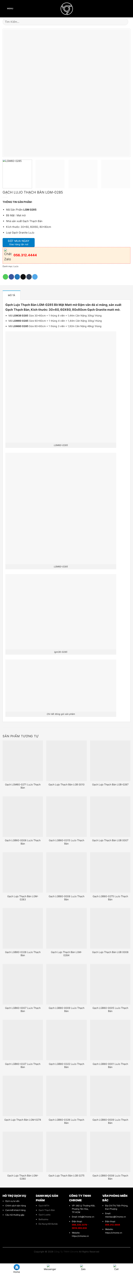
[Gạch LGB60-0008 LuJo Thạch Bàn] (110, 1152)
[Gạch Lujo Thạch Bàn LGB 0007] (110, 816)
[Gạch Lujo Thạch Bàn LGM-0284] (66, 928)
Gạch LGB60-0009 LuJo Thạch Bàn (110, 1121)
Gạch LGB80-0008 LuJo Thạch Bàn (66, 898)
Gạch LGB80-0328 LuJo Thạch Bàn (23, 954)
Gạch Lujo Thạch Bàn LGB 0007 (110, 840)
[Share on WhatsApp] (5, 277)
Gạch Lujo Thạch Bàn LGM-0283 (22, 898)
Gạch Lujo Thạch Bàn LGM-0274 (22, 1119)
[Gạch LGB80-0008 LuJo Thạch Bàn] (66, 872)
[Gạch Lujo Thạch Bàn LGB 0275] (66, 1152)
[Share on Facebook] (11, 277)
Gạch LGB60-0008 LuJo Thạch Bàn (110, 1177)
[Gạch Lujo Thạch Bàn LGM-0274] (23, 1096)
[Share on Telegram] (35, 277)
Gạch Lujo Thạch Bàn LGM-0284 (66, 954)
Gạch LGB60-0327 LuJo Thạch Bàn (22, 1065)
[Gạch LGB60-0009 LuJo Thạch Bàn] (110, 1096)
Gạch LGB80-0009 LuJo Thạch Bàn (66, 1009)
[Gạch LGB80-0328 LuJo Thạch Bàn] (23, 928)
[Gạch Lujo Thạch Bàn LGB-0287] (110, 761)
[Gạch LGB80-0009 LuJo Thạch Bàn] (66, 984)
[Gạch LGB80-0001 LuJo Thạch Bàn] (110, 1040)
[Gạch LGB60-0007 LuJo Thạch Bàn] (23, 984)
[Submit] (126, 21)
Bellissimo (43, 1219)
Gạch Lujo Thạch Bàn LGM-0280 (22, 1177)
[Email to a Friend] (23, 277)
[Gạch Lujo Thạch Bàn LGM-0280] (23, 1152)
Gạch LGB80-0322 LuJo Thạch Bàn (66, 1065)
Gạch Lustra (44, 1214)
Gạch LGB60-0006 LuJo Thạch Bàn (23, 842)
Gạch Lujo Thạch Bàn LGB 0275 (66, 1175)
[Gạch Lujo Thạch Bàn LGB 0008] (110, 928)
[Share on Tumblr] (29, 277)
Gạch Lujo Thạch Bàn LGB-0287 (110, 784)
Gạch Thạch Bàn (47, 1210)
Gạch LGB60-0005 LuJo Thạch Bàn (110, 1009)
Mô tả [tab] (11, 295)
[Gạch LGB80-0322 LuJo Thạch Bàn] (66, 1040)
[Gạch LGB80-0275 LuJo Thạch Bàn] (110, 872)
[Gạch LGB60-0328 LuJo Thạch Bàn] (66, 1096)
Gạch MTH (44, 1205)
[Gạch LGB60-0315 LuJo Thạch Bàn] (66, 816)
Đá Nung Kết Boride (48, 1224)
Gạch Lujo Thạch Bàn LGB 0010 (66, 784)
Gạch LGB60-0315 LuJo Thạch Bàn (66, 842)
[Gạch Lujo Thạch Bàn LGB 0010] (66, 761)
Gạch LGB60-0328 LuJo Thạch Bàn (66, 1121)
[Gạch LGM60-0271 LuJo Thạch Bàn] (23, 761)
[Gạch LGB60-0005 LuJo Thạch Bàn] (110, 984)
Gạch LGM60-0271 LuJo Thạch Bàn (23, 786)
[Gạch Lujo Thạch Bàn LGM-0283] (23, 872)
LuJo (16, 266)
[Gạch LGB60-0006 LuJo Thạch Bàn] (23, 816)
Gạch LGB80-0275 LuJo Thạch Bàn (110, 898)
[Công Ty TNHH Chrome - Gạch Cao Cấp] (66, 8)
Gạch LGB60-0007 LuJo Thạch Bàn (23, 1009)
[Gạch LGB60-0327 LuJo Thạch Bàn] (23, 1040)
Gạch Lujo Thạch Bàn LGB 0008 (110, 952)
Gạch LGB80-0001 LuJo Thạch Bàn (110, 1065)
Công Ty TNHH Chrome (66, 1251)
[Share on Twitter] (17, 277)
